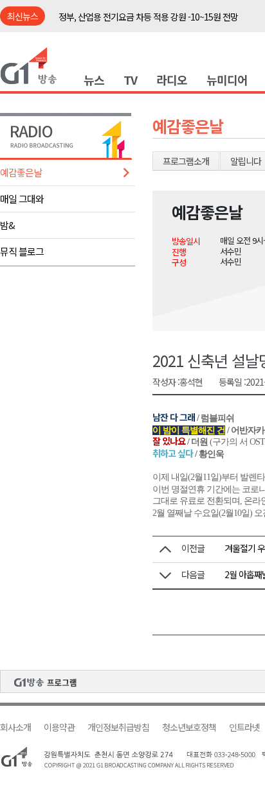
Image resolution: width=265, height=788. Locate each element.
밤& (7, 225)
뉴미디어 (227, 79)
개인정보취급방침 (118, 727)
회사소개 (15, 727)
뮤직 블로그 (22, 251)
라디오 (171, 79)
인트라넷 (244, 727)
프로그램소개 (186, 161)
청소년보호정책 (189, 727)
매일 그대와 (22, 198)
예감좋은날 (21, 172)
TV (130, 79)
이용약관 (59, 727)
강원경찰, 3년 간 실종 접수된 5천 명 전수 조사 (137, 23)
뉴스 (94, 79)
